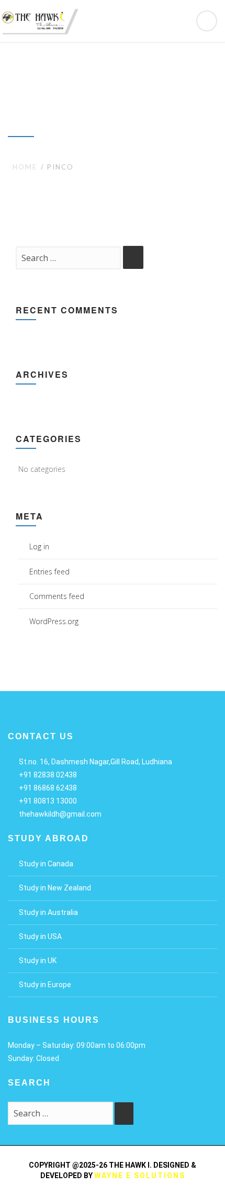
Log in (39, 546)
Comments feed (56, 596)
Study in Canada (46, 864)
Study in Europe (45, 984)
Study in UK (38, 960)
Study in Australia (48, 912)
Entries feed (49, 572)
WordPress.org (53, 621)
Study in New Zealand (55, 888)
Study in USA (40, 936)
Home (25, 167)
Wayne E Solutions (139, 1175)
